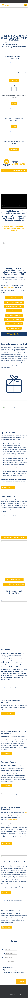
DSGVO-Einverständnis (7, 967)
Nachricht (4, 964)
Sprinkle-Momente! (12, 819)
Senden (21, 981)
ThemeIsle (19, 994)
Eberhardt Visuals (8, 762)
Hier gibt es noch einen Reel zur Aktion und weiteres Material (14, 229)
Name (3, 949)
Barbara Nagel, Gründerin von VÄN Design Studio (13, 732)
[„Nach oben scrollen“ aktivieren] (25, 995)
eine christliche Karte (8, 287)
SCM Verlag (13, 362)
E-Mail (3, 953)
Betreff (3, 957)
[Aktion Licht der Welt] (6, 5)
